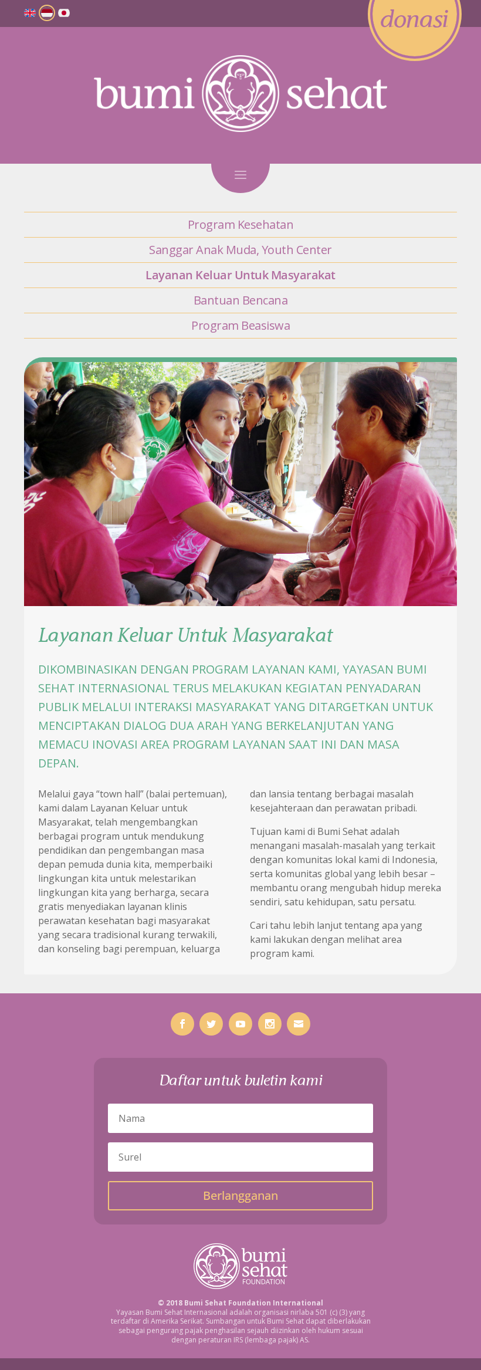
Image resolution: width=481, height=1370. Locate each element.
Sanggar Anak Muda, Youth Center (240, 250)
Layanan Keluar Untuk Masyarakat (240, 275)
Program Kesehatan (241, 224)
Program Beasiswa (240, 325)
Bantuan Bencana (241, 300)
